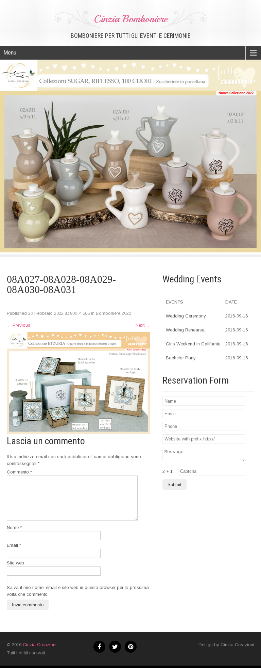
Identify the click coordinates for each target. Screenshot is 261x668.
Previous (18, 325)
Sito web (15, 562)
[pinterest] (131, 647)
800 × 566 (80, 313)
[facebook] (99, 647)
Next (143, 325)
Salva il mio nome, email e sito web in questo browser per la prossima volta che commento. (78, 591)
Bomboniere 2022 (113, 313)
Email (14, 545)
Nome (14, 527)
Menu (9, 53)
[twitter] (115, 647)
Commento (19, 472)
